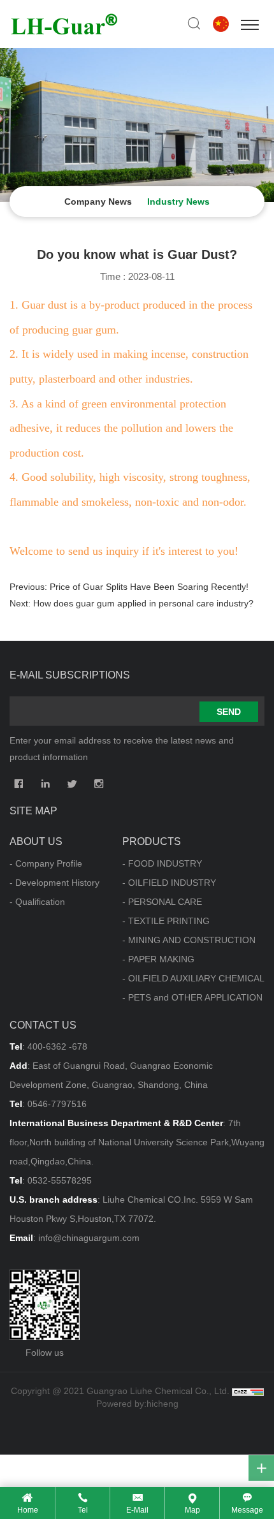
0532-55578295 (59, 1180)
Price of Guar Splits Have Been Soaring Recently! (149, 587)
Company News (98, 201)
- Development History (54, 882)
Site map (33, 810)
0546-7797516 (57, 1104)
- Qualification (37, 902)
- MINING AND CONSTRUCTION (189, 940)
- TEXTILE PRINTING (166, 921)
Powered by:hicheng (137, 1403)
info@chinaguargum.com (89, 1238)
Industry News (178, 201)
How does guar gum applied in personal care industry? (143, 603)
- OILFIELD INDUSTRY (169, 882)
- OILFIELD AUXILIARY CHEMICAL (193, 978)
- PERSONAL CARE (162, 902)
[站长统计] (248, 1391)
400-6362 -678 (57, 1046)
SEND (229, 712)
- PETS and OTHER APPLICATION (192, 997)
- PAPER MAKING (158, 959)
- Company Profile (46, 863)
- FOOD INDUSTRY (162, 863)
